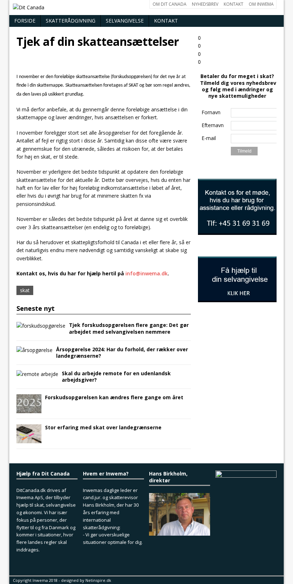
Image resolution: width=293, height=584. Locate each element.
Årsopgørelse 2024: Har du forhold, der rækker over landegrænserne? (122, 352)
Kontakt (166, 20)
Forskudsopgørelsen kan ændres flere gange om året (114, 397)
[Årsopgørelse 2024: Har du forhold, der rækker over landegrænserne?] (34, 350)
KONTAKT (233, 4)
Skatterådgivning (70, 20)
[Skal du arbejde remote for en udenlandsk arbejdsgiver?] (37, 374)
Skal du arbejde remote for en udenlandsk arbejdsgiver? (116, 376)
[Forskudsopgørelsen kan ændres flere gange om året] (28, 409)
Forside (24, 20)
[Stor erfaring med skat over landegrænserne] (28, 439)
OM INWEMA (261, 4)
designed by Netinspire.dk (86, 580)
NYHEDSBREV (205, 4)
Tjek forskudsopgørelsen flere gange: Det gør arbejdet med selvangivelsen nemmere (129, 328)
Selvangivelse (125, 20)
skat (25, 290)
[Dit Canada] (146, 7)
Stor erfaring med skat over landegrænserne (103, 427)
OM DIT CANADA (170, 4)
